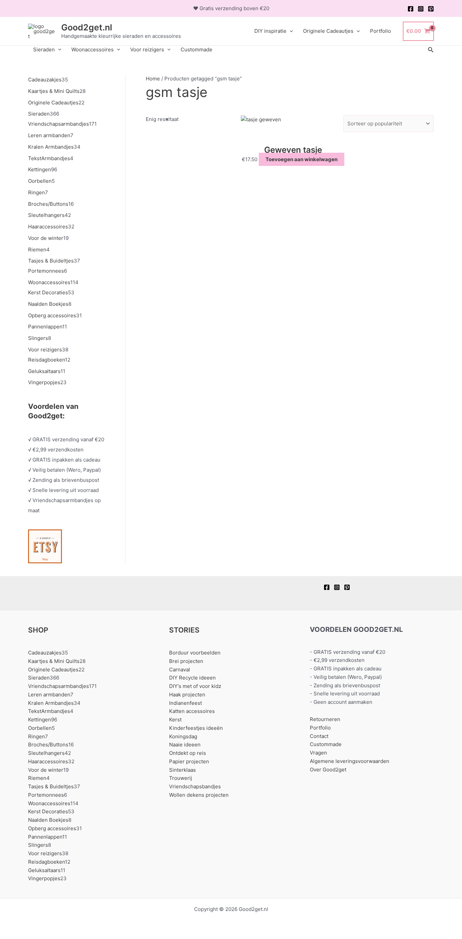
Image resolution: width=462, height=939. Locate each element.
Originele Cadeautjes (328, 31)
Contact (319, 736)
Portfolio (380, 31)
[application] (289, 31)
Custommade (196, 49)
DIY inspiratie (270, 31)
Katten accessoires (192, 711)
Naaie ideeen (185, 744)
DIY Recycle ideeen (192, 677)
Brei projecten (186, 661)
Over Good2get (328, 769)
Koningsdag (183, 736)
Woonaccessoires (92, 49)
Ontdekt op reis (187, 753)
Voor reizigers (147, 49)
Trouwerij (180, 778)
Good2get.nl (86, 27)
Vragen (318, 752)
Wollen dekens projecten (199, 795)
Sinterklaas (182, 770)
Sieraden (44, 49)
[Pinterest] (431, 9)
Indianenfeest (185, 703)
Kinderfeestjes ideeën (196, 728)
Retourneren (325, 719)
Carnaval (179, 669)
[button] (431, 50)
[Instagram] (421, 9)
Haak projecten (187, 694)
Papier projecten (189, 761)
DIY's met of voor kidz (195, 686)
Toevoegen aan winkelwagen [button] (301, 159)
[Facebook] (411, 9)
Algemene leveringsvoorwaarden (349, 761)
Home (153, 78)
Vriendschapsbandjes (195, 786)
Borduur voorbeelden (195, 652)
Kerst (175, 719)
